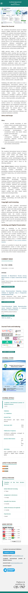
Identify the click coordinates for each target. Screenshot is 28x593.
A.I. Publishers (8, 413)
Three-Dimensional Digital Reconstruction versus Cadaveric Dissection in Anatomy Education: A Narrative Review (14, 308)
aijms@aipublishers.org (17, 563)
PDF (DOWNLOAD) (9, 286)
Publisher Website (9, 552)
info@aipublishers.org (17, 555)
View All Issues (5, 317)
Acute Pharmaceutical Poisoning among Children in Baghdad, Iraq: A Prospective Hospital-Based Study (14, 292)
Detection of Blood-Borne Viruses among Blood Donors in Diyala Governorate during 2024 (14, 277)
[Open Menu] (1, 3)
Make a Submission (8, 351)
